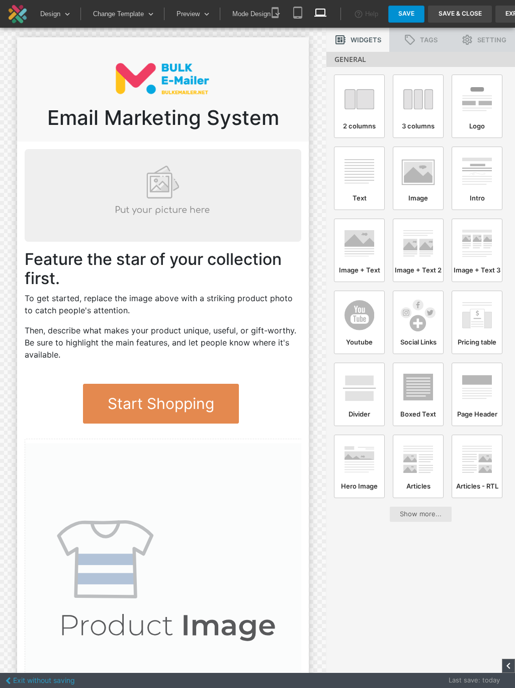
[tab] (357, 40)
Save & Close (460, 13)
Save (406, 13)
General (350, 59)
